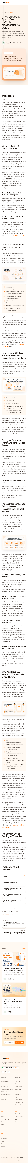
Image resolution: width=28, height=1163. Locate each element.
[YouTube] (8, 1072)
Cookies (12, 1160)
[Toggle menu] (25, 2)
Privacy (3, 1160)
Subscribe (20, 1042)
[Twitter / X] (2, 1072)
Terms (7, 1160)
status (16, 1067)
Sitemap (17, 1160)
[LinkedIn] (5, 1072)
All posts (5, 12)
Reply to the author (6, 914)
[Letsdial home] (5, 2)
